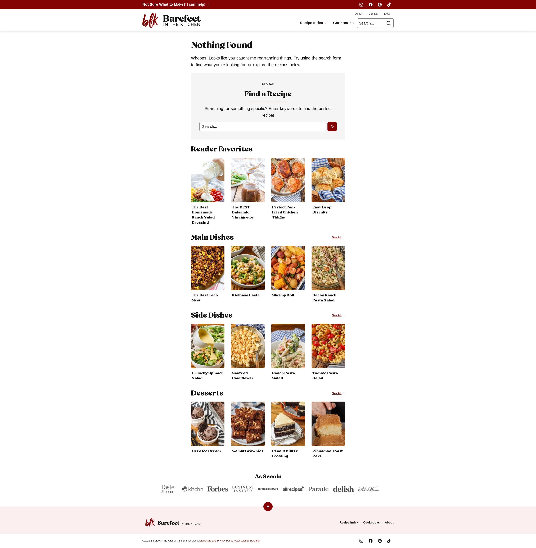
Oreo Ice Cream (206, 451)
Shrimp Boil (283, 295)
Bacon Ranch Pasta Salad (324, 298)
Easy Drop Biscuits (321, 210)
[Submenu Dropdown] (325, 23)
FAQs (387, 13)
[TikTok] (389, 4)
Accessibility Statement (248, 540)
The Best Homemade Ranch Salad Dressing (203, 215)
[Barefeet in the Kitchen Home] (171, 20)
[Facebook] (370, 4)
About (358, 13)
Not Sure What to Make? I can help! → (176, 4)
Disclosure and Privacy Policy (216, 540)
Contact (373, 13)
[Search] (388, 23)
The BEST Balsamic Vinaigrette (242, 212)
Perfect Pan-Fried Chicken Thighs (285, 212)
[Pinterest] (379, 4)
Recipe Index (311, 23)
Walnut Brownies (247, 451)
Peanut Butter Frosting (285, 454)
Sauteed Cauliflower (243, 376)
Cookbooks (343, 23)
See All (336, 237)
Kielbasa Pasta (246, 295)
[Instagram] (361, 4)
